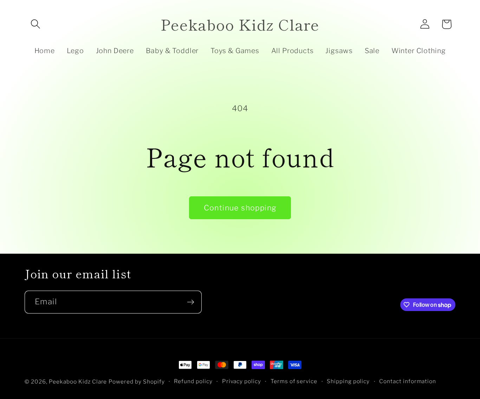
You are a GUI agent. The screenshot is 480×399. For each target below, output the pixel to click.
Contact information (407, 381)
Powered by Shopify (137, 381)
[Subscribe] (190, 302)
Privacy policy (241, 381)
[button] (35, 24)
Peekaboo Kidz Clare (78, 381)
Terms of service (294, 381)
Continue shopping (240, 207)
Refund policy (193, 381)
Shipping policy (348, 381)
